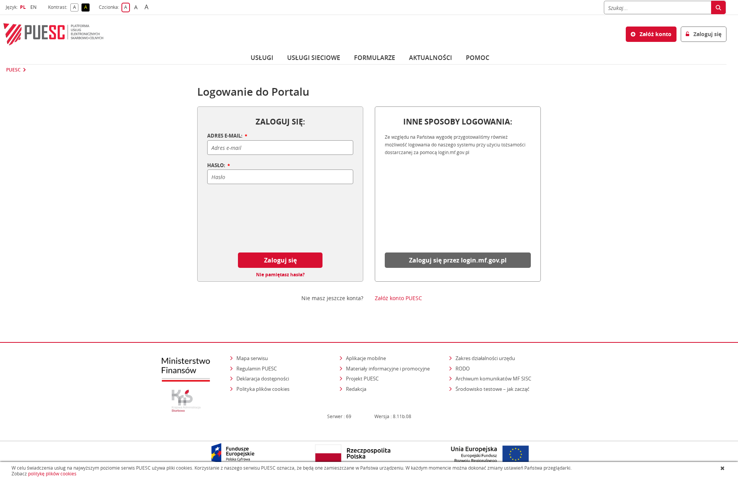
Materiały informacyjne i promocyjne (388, 368)
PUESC (13, 70)
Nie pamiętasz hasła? (280, 275)
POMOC (477, 57)
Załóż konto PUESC (398, 298)
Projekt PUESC (362, 378)
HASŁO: (216, 166)
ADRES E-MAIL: (225, 136)
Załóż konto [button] (655, 34)
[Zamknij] (723, 468)
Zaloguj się (280, 260)
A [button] (75, 7)
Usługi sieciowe (313, 57)
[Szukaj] (718, 7)
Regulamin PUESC (256, 368)
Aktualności (430, 57)
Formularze (374, 57)
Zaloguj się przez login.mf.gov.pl (458, 260)
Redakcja (356, 388)
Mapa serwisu (252, 358)
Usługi (262, 57)
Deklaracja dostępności (262, 378)
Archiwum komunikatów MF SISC (493, 378)
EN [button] (34, 7)
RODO (462, 368)
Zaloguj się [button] (706, 34)
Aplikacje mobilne (366, 358)
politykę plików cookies (52, 474)
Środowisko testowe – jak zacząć (492, 388)
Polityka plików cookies (262, 388)
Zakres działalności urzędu (485, 358)
